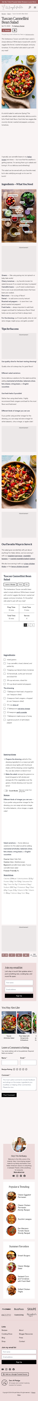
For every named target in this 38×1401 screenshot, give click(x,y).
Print (20, 584)
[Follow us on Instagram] (17, 1176)
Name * (4, 1058)
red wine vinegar (24, 709)
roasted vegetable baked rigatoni (22, 559)
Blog (3, 1338)
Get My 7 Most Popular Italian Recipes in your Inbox (19, 2)
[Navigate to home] (13, 7)
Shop (3, 1341)
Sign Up (19, 996)
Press (21, 1338)
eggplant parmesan (15, 556)
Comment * (6, 1075)
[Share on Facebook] (12, 955)
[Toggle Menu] (35, 7)
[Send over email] (26, 955)
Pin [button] (27, 584)
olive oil (15, 705)
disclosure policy (29, 34)
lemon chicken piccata (19, 566)
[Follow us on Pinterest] (21, 1176)
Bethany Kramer (19, 26)
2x (29, 625)
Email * (22, 1058)
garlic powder (22, 712)
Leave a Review (10, 584)
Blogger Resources (26, 1334)
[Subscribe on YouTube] (14, 1176)
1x (25, 625)
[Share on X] (19, 955)
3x (32, 625)
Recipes (4, 13)
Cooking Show (7, 1334)
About (21, 1330)
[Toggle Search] (29, 7)
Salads (9, 13)
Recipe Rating (7, 1069)
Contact (22, 1341)
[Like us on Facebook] (25, 1176)
